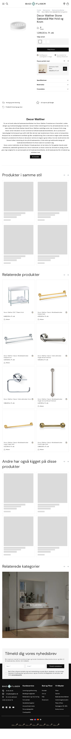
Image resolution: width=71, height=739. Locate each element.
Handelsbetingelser (28, 703)
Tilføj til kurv (51, 49)
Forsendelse (41, 89)
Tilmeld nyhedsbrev (55, 666)
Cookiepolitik (27, 712)
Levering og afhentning (30, 690)
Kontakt (44, 690)
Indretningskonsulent (61, 700)
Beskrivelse (40, 85)
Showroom (45, 700)
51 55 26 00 (9, 691)
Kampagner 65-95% (61, 706)
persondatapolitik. (17, 675)
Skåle (38, 12)
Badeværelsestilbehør (58, 10)
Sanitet (57, 694)
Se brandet (35, 157)
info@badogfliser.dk (12, 694)
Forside (39, 10)
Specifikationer (42, 80)
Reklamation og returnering (31, 697)
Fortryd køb (26, 700)
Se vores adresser (11, 697)
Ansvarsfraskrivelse (29, 706)
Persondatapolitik (28, 709)
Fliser (57, 690)
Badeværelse (46, 10)
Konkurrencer (59, 709)
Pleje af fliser (59, 703)
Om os (44, 694)
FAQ (43, 697)
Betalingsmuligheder (29, 694)
